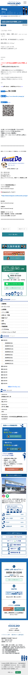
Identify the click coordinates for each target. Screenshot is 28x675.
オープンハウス (5, 306)
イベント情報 (5, 312)
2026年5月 (8, 351)
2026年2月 (8, 360)
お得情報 (3, 309)
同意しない (10, 672)
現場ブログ (4, 318)
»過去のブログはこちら (14, 386)
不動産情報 (4, 326)
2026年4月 (8, 354)
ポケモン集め (5, 406)
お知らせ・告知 (5, 315)
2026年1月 (8, 363)
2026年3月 (8, 357)
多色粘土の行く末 (6, 396)
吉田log (3, 323)
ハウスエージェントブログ (8, 332)
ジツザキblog (5, 329)
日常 (2, 320)
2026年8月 (8, 343)
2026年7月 (8, 346)
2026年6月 (8, 349)
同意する (18, 672)
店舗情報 (3, 303)
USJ (2, 411)
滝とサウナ (4, 401)
